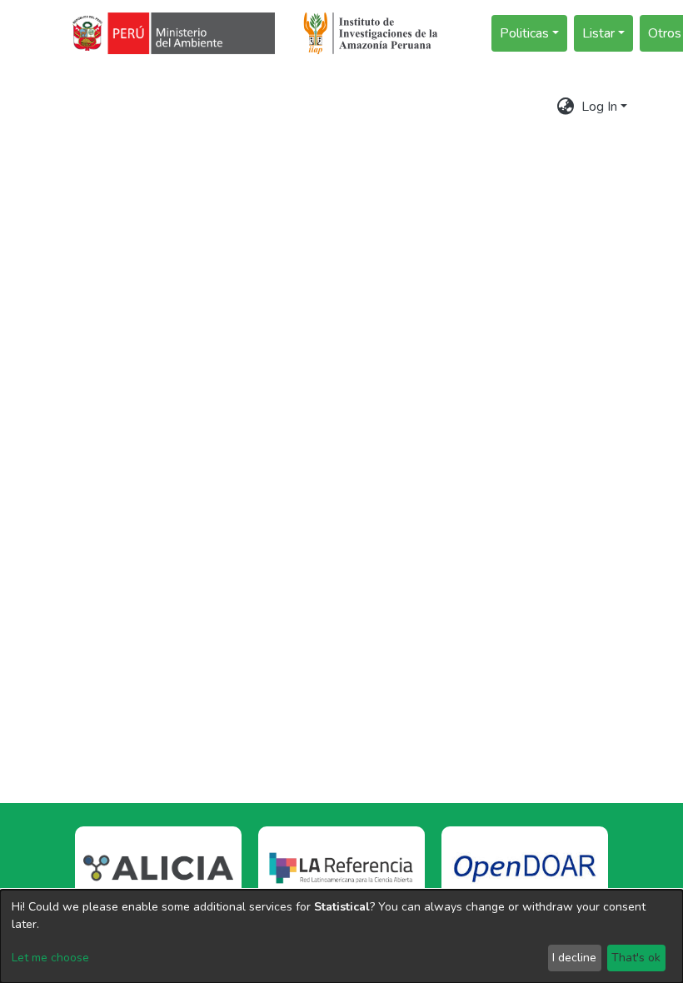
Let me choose (50, 958)
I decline (574, 958)
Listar (598, 33)
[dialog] (341, 936)
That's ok (636, 958)
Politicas (524, 33)
